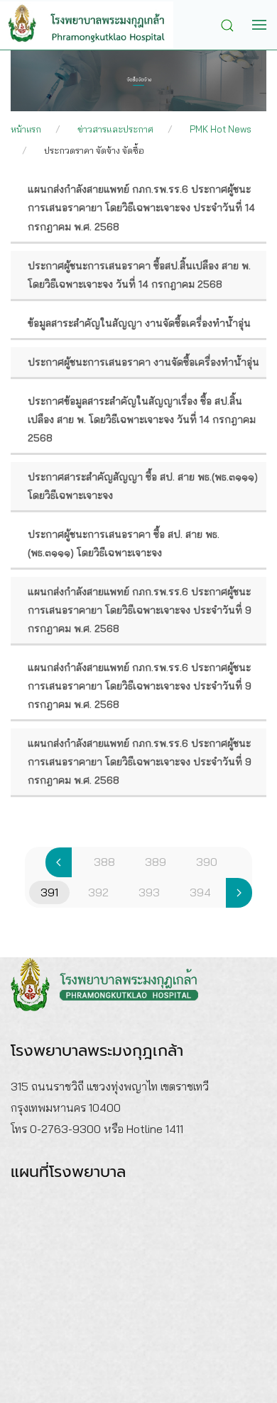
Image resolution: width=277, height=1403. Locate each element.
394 (200, 892)
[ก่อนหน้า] (58, 862)
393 (149, 892)
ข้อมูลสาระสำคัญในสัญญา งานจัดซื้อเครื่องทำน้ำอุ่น (139, 323)
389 (155, 862)
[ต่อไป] (239, 893)
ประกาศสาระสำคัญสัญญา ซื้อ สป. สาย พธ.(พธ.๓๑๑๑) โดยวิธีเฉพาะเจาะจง (143, 486)
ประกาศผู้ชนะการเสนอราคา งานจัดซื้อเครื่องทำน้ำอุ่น (143, 362)
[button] (230, 24)
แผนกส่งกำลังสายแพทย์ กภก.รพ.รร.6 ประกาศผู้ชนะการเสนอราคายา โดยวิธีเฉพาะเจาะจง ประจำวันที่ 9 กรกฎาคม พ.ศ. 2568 (139, 610)
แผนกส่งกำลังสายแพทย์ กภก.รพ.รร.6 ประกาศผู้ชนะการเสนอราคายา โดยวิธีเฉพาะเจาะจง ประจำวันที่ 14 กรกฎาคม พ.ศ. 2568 (141, 207)
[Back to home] (97, 25)
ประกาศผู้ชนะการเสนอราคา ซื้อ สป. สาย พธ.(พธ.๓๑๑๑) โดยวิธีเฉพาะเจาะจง (123, 543)
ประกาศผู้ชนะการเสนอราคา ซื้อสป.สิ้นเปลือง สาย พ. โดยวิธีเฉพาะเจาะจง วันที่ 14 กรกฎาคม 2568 (139, 275)
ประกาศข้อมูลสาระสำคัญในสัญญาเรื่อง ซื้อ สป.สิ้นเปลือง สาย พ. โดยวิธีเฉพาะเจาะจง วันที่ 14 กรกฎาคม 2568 (142, 419)
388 (104, 862)
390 (206, 862)
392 (98, 892)
